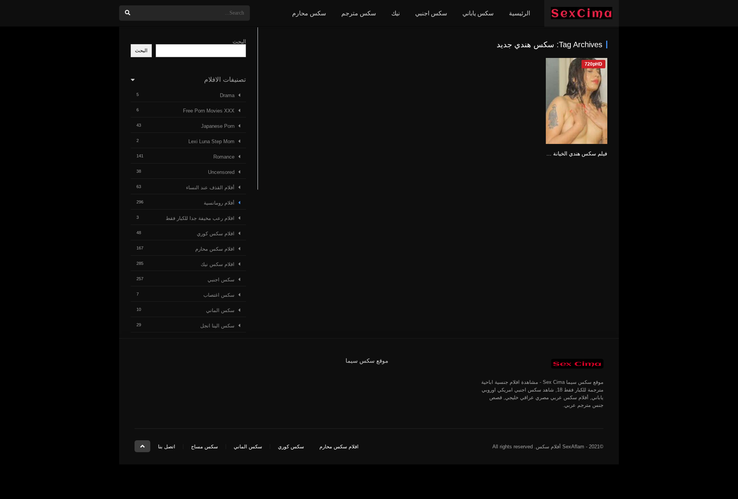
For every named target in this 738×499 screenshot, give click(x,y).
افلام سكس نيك (217, 264)
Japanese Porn (217, 126)
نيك (395, 13)
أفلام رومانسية (219, 203)
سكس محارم (309, 13)
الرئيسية (519, 13)
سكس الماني (220, 310)
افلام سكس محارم (214, 249)
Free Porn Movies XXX (208, 111)
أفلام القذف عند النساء (210, 187)
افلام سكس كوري (215, 233)
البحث (239, 41)
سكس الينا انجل (217, 326)
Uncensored (221, 172)
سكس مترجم (358, 13)
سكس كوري (291, 446)
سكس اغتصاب (218, 295)
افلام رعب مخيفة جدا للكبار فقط (200, 218)
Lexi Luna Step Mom (211, 141)
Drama (227, 95)
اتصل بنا (166, 446)
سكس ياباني (478, 13)
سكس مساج (204, 446)
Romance (223, 157)
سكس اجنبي (431, 13)
